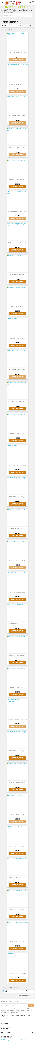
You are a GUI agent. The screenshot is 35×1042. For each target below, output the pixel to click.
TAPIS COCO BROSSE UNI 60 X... (17, 147)
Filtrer (28, 26)
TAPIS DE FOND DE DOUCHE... (17, 560)
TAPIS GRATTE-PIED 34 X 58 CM (17, 84)
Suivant (29, 991)
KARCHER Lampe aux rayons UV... (17, 243)
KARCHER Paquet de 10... (17, 274)
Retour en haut (25, 996)
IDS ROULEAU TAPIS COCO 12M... (17, 52)
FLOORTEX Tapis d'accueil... (17, 306)
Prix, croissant (11, 26)
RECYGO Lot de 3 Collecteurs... (17, 846)
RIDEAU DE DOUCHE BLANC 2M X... (17, 211)
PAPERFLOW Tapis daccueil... (17, 465)
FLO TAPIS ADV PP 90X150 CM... (17, 782)
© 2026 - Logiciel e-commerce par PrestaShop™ (15, 1040)
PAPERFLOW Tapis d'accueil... (17, 338)
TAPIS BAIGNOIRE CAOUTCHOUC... (17, 719)
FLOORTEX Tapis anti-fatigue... (17, 497)
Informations (6, 1037)
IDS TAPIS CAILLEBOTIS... (17, 814)
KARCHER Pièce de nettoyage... (17, 973)
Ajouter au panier (17, 59)
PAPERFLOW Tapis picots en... (17, 179)
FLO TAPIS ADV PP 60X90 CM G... (17, 401)
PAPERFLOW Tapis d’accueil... (17, 433)
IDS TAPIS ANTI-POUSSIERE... (17, 116)
